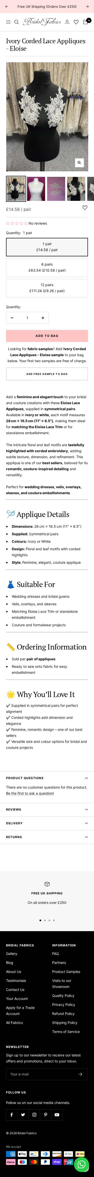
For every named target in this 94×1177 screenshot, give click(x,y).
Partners (59, 962)
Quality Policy (63, 995)
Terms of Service (66, 1031)
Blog (9, 962)
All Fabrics (14, 1022)
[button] (17, 223)
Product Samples (66, 971)
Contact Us (15, 989)
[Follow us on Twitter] (23, 1114)
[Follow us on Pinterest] (45, 1114)
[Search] (16, 22)
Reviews (13, 809)
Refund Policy (63, 1013)
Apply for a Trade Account (20, 1010)
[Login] (67, 22)
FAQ (55, 953)
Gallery (11, 953)
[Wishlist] (76, 22)
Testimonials (16, 980)
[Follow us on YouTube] (56, 1114)
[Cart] (85, 22)
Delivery (14, 823)
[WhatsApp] (81, 1164)
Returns (14, 837)
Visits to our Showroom (61, 983)
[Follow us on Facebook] (11, 1114)
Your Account (17, 998)
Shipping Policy (64, 1022)
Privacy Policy (63, 1004)
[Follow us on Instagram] (34, 1114)
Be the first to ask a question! (30, 793)
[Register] (80, 1074)
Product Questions (25, 778)
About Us (13, 971)
